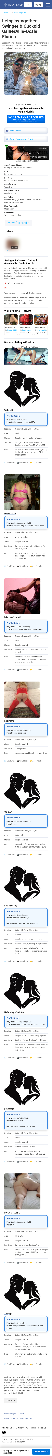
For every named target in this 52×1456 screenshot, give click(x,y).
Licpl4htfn (9, 721)
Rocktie (7, 13)
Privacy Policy (24, 1439)
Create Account (41, 1452)
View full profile (18, 223)
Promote (33, 1428)
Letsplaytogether (19, 13)
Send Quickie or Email (21, 139)
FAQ (26, 1428)
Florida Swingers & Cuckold (14, 1414)
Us (7, 251)
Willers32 (8, 410)
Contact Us (42, 1428)
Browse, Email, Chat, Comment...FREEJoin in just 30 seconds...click (26, 119)
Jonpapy (8, 1313)
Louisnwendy (10, 906)
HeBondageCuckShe (14, 1012)
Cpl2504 (8, 812)
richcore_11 (10, 514)
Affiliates (5, 1428)
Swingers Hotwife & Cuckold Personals (18, 1419)
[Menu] (47, 4)
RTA (31, 1439)
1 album (9, 236)
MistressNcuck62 (12, 617)
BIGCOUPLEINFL (12, 1213)
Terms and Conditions (10, 1439)
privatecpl (9, 1109)
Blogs (12, 1428)
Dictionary (20, 1428)
